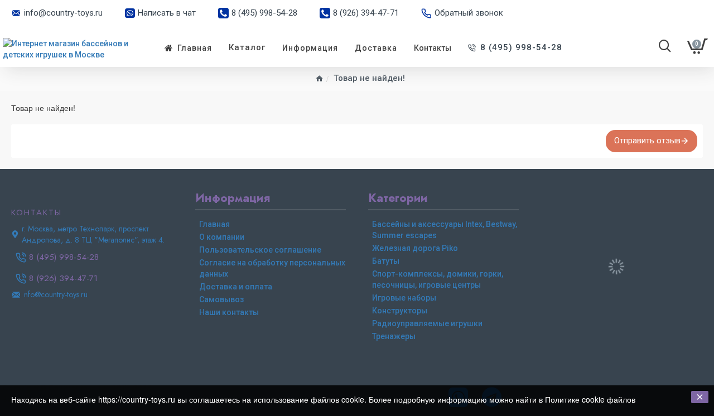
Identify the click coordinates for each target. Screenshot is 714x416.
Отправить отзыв (647, 141)
